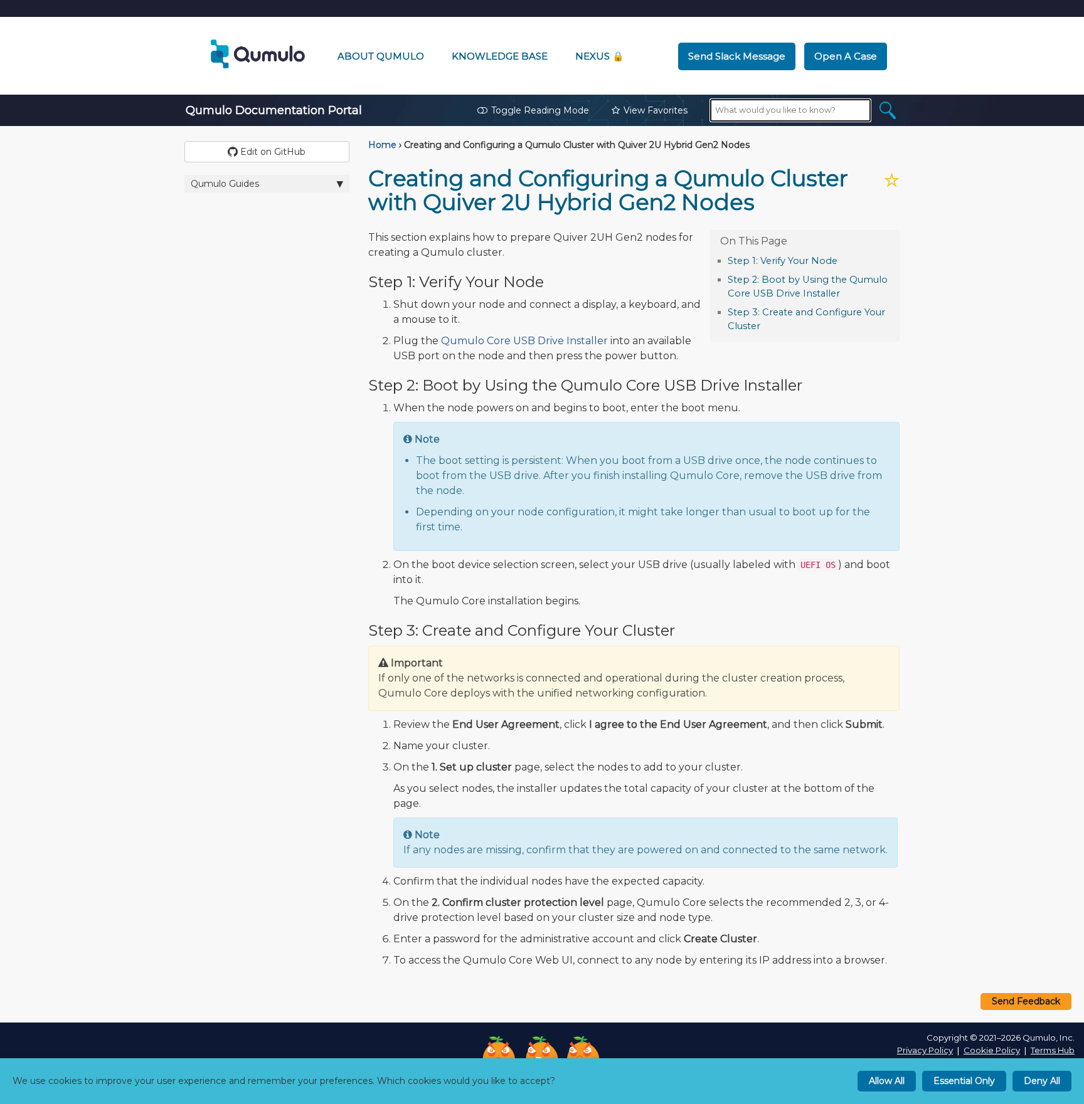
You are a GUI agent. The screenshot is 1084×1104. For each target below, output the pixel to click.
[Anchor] (844, 260)
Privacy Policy (925, 1050)
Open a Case (845, 56)
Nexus (599, 56)
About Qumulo (380, 56)
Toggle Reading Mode (540, 110)
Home (382, 144)
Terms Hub (1053, 1050)
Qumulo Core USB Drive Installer (524, 341)
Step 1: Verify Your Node (782, 260)
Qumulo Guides (225, 183)
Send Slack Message (736, 56)
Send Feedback (1026, 1001)
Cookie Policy (992, 1050)
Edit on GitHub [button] (272, 151)
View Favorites (656, 110)
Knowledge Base (500, 56)
